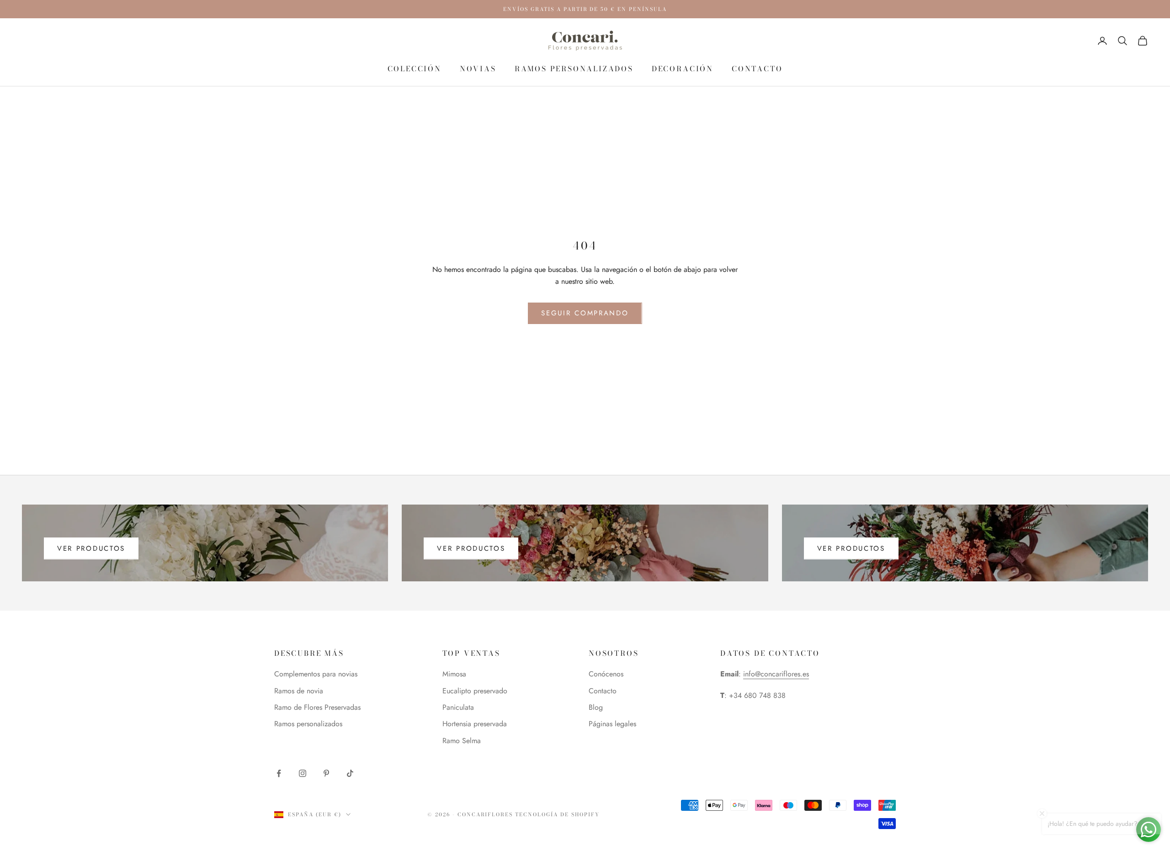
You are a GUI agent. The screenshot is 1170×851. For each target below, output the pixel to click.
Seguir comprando (584, 313)
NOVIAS (478, 68)
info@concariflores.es (776, 674)
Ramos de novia (298, 691)
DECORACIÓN (682, 68)
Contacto (603, 691)
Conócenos (606, 674)
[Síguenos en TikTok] (350, 773)
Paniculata (458, 707)
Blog (596, 707)
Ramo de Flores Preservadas (317, 707)
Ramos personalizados (574, 68)
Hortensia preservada (474, 723)
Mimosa (454, 674)
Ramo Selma (461, 740)
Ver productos (91, 548)
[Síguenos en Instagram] (302, 773)
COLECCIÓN (414, 68)
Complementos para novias (315, 674)
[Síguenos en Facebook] (278, 773)
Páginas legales (612, 723)
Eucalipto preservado (474, 691)
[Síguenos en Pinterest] (326, 773)
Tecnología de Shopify (557, 814)
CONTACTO (757, 68)
